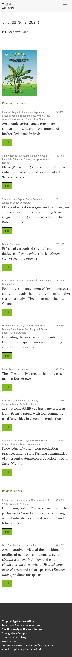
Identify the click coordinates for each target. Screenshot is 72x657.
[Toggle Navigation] (65, 6)
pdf (7, 142)
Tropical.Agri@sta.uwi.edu (26, 649)
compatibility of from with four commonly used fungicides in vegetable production (33, 413)
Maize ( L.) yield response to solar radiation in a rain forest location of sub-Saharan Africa (33, 172)
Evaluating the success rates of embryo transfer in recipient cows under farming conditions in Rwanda (32, 342)
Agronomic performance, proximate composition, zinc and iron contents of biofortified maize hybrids (30, 128)
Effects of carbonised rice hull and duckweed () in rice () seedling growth (31, 253)
